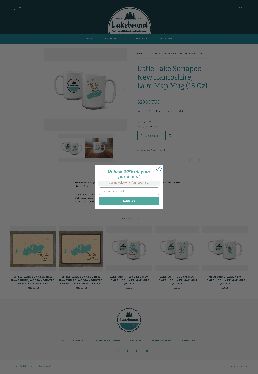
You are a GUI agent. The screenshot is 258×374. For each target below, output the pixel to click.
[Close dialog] (158, 168)
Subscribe (129, 201)
